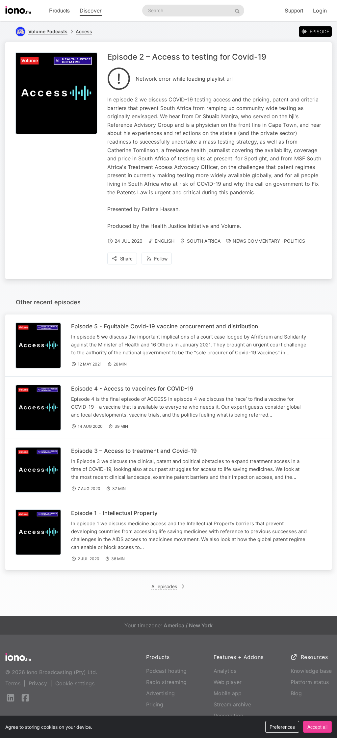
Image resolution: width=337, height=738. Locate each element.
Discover (91, 10)
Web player (228, 682)
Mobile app (228, 693)
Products (59, 10)
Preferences (282, 727)
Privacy (38, 683)
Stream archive (232, 704)
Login (320, 10)
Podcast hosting (166, 671)
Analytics (225, 671)
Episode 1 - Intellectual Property (114, 513)
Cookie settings (74, 683)
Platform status (310, 682)
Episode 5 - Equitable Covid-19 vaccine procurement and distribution (164, 326)
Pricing (154, 704)
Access (84, 31)
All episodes (164, 586)
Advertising (160, 693)
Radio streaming (166, 682)
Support (294, 10)
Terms (12, 683)
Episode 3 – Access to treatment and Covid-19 (134, 451)
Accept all (317, 727)
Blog (296, 693)
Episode (319, 31)
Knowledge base (311, 671)
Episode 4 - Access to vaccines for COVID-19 (132, 388)
